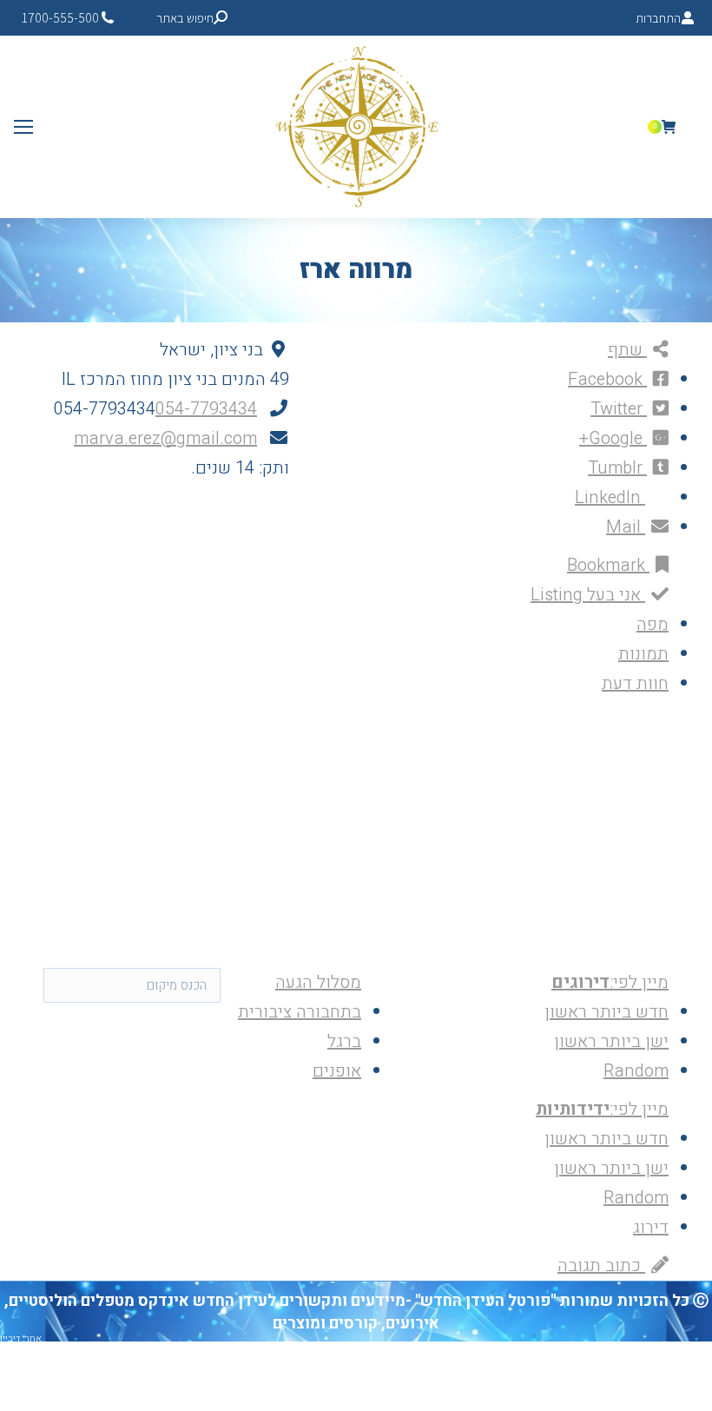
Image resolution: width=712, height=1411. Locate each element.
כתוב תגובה (601, 1265)
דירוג (651, 1227)
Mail (625, 527)
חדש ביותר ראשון (606, 1011)
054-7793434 (206, 408)
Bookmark (608, 565)
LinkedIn (610, 497)
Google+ (613, 438)
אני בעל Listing (588, 594)
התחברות (658, 18)
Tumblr (617, 467)
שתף (627, 349)
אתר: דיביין (21, 1338)
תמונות (643, 653)
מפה (652, 624)
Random (636, 1070)
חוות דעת (635, 683)
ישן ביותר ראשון (611, 1041)
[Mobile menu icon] (23, 126)
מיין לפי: (610, 982)
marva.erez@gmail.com (165, 438)
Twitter (618, 408)
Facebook (607, 379)
